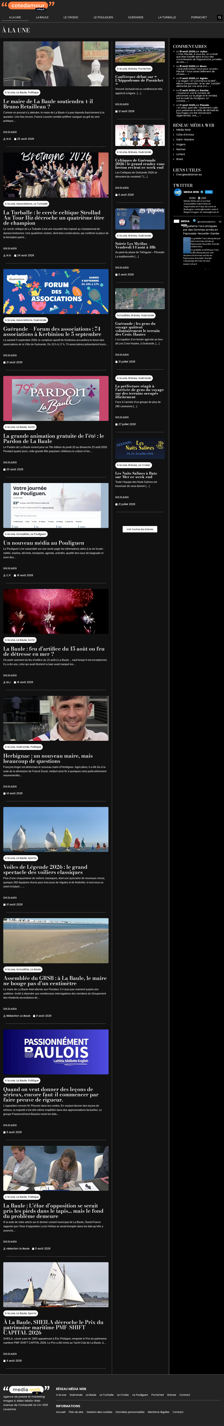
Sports (32, 858)
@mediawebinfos (206, 221)
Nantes (180, 149)
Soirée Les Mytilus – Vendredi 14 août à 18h (135, 245)
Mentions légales (158, 1412)
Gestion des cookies (99, 1412)
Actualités (22, 534)
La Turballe (167, 17)
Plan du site (76, 1412)
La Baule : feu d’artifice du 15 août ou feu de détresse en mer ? (54, 651)
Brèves (132, 69)
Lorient (180, 154)
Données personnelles (130, 1412)
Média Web (183, 130)
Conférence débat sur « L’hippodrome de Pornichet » (139, 80)
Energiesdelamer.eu (189, 174)
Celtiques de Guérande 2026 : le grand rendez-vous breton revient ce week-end (139, 163)
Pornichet (199, 17)
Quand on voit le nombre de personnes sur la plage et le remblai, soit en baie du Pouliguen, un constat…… (196, 96)
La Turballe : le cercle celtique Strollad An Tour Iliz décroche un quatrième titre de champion (53, 217)
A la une (15, 17)
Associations (24, 204)
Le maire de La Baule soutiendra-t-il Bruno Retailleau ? (48, 103)
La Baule (42, 17)
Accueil (60, 1412)
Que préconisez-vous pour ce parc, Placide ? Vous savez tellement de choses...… (197, 71)
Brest (179, 159)
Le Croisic (71, 17)
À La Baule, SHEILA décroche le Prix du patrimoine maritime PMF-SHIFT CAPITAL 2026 (53, 1327)
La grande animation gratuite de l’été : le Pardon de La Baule (53, 438)
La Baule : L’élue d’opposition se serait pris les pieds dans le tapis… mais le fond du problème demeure (53, 1211)
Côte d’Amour (185, 134)
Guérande (135, 17)
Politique (33, 92)
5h (220, 221)
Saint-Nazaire (185, 139)
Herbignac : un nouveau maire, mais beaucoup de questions (48, 758)
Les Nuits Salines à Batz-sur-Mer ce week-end (136, 475)
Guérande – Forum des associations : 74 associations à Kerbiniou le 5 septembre (52, 331)
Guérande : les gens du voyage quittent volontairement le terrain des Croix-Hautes (137, 329)
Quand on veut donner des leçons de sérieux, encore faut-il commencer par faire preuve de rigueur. (51, 1094)
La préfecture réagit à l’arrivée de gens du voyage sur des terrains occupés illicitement (139, 391)
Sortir (31, 427)
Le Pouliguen (103, 17)
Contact (184, 1395)
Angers (180, 144)
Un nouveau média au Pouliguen (43, 543)
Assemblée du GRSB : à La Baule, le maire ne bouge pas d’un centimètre (55, 980)
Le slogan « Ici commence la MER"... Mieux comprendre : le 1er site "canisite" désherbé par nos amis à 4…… (198, 83)
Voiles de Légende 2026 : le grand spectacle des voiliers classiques (45, 869)
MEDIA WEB (185, 223)
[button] (219, 17)
